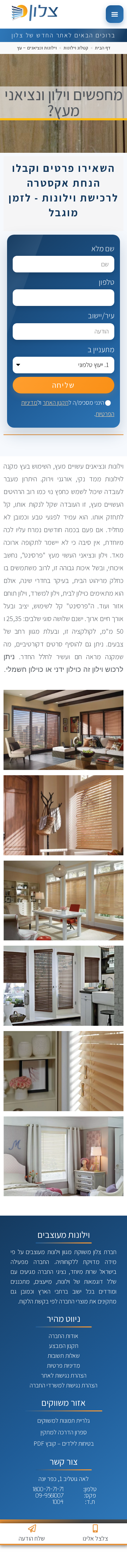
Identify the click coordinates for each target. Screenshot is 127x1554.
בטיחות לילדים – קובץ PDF (64, 1443)
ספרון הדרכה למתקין (64, 1432)
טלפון (106, 282)
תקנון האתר (55, 402)
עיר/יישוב (101, 315)
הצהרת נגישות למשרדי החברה (63, 1385)
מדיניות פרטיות (63, 1365)
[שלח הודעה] (32, 1528)
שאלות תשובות (64, 1355)
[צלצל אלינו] (95, 1528)
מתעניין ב (100, 349)
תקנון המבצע (63, 1346)
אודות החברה (63, 1336)
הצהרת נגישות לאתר (63, 1375)
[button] (114, 14)
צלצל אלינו (95, 1538)
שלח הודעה (32, 1538)
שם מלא (102, 248)
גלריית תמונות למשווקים (63, 1420)
